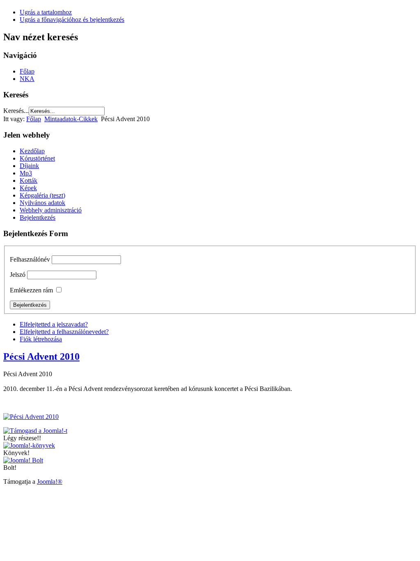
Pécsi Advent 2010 (41, 356)
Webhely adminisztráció (51, 210)
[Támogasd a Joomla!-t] (35, 430)
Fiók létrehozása (41, 339)
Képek (28, 187)
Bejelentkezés (37, 217)
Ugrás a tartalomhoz (46, 12)
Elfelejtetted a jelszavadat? (54, 324)
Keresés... (16, 110)
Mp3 (26, 173)
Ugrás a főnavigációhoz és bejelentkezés (72, 19)
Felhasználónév (30, 259)
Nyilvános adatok (42, 202)
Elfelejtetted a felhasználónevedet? (64, 331)
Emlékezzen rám (31, 290)
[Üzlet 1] (29, 445)
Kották (28, 180)
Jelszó (17, 274)
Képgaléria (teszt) (42, 195)
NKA (27, 78)
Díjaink (29, 165)
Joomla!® (49, 481)
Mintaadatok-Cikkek (71, 118)
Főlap (27, 71)
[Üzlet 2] (23, 460)
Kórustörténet (37, 158)
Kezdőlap (32, 150)
